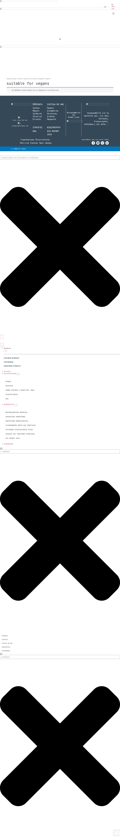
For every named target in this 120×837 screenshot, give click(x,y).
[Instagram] (102, 143)
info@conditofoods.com (20, 126)
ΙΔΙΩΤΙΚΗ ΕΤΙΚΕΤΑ (12, 366)
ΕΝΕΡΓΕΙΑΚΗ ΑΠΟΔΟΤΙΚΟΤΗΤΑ (17, 421)
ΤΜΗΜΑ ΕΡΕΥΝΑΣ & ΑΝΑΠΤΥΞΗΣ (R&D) (20, 390)
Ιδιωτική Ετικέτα (37, 117)
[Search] (1, 337)
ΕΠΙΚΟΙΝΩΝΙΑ (6, 650)
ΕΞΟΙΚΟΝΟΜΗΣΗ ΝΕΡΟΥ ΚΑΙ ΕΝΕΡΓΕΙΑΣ (21, 425)
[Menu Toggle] (2, 345)
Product (19, 79)
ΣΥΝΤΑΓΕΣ (37, 127)
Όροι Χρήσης (45, 143)
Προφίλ (50, 108)
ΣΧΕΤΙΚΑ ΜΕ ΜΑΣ (7, 643)
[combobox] (60, 158)
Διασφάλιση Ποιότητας (52, 112)
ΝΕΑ (7, 399)
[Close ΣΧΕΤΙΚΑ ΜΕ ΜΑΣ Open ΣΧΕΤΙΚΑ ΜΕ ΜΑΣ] (18, 374)
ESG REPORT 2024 (13, 438)
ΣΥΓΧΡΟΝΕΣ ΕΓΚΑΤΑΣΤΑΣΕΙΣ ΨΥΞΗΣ (19, 430)
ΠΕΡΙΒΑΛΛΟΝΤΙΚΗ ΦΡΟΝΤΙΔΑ (16, 412)
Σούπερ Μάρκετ (36, 109)
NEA (34, 131)
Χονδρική (37, 113)
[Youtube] (98, 143)
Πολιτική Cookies (29, 143)
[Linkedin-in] (107, 143)
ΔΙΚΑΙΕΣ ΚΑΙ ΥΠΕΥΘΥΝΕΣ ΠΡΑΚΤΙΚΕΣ (20, 434)
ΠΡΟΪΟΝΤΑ (5, 635)
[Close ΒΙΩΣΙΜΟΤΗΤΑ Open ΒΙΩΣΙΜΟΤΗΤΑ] (16, 405)
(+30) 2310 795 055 (19, 120)
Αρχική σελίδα (11, 79)
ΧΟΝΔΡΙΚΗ (8, 362)
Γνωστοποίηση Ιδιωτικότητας (35, 140)
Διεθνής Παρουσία (51, 117)
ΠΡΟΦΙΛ (8, 381)
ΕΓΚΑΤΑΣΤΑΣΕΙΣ (12, 394)
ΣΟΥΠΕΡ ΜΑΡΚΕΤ (11, 358)
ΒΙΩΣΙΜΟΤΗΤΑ (53, 127)
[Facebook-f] (93, 143)
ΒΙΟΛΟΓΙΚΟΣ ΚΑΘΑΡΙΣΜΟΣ (15, 417)
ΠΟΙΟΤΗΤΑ (9, 386)
